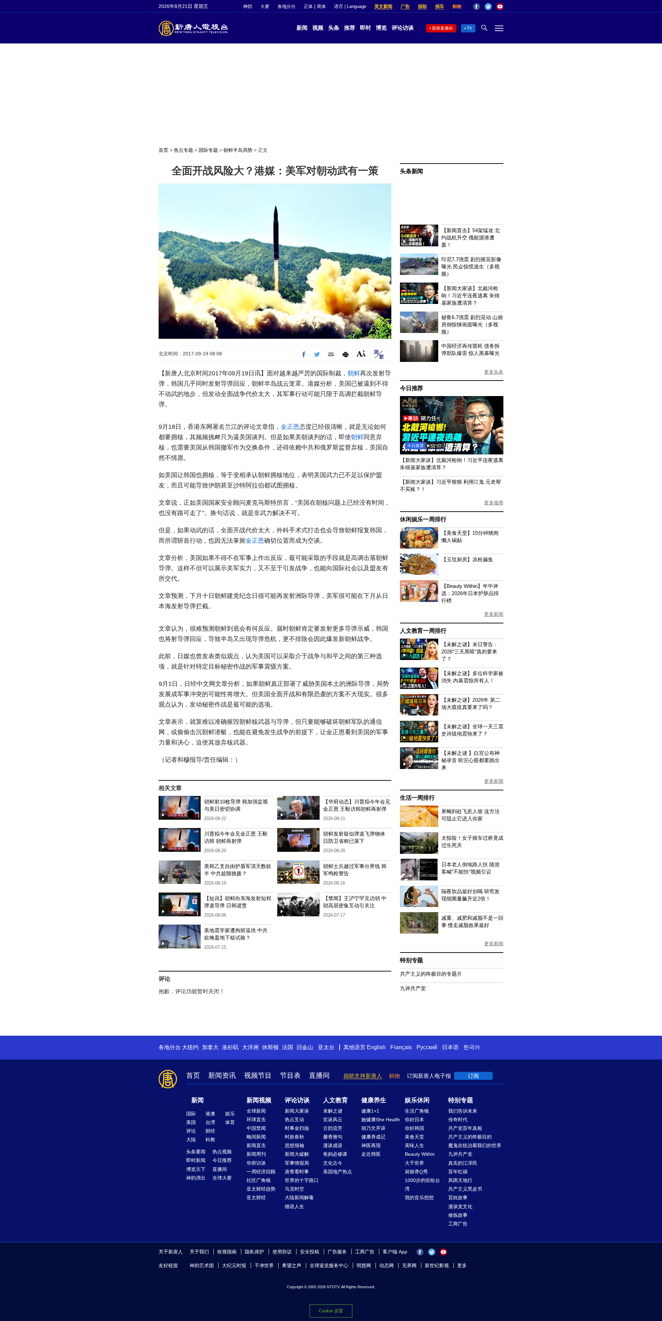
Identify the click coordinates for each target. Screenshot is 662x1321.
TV (469, 28)
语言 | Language (350, 6)
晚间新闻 (256, 1137)
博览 (381, 28)
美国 (191, 1122)
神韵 (247, 6)
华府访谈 (256, 1163)
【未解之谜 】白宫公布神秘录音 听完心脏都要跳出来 (470, 760)
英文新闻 (383, 6)
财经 (210, 1131)
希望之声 (291, 1265)
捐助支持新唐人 (362, 1076)
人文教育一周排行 (423, 631)
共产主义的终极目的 (470, 1137)
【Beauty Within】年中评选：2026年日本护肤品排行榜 (470, 593)
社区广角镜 (259, 1180)
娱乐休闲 (417, 1100)
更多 (462, 1265)
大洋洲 (250, 1047)
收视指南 (227, 1251)
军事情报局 (297, 1163)
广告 (405, 6)
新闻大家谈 (297, 1111)
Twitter (488, 6)
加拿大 (210, 1047)
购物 (456, 6)
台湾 (210, 1122)
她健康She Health (380, 1119)
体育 (230, 1122)
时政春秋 (294, 1137)
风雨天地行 (460, 1180)
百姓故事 (458, 1197)
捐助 (422, 6)
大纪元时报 (234, 1265)
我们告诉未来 (462, 1111)
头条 (333, 28)
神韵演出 (195, 1178)
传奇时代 (458, 1119)
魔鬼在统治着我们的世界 (474, 1145)
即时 (365, 28)
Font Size (361, 353)
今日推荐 (411, 388)
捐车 (439, 6)
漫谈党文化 (460, 1206)
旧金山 (305, 1047)
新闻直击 (256, 1145)
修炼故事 (458, 1215)
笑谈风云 (332, 1119)
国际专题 (208, 150)
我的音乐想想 (419, 1197)
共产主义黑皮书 (465, 1189)
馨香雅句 (332, 1137)
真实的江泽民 (462, 1163)
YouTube (499, 6)
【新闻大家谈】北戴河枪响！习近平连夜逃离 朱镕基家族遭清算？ (470, 295)
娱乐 (230, 1113)
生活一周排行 (417, 798)
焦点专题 (183, 150)
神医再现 (371, 1145)
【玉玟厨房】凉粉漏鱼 (467, 559)
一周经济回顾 (261, 1171)
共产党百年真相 (465, 1128)
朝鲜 (354, 373)
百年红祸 (458, 1171)
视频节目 (258, 1075)
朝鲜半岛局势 (237, 150)
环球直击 (256, 1119)
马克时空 (294, 1189)
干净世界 (264, 1265)
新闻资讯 (222, 1075)
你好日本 (414, 1119)
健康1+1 (370, 1111)
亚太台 (326, 1047)
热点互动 (294, 1119)
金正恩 (290, 426)
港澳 (210, 1113)
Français (401, 1047)
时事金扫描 (297, 1128)
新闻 (302, 28)
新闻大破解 (297, 1154)
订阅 (473, 1076)
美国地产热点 (337, 1171)
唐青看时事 (297, 1171)
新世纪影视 (437, 1265)
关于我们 (199, 1251)
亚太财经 (256, 1197)
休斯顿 (270, 1047)
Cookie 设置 (331, 1310)
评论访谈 (403, 28)
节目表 (290, 1075)
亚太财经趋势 (261, 1189)
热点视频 (222, 1151)
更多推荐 (493, 502)
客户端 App (395, 1251)
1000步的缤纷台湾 (422, 1184)
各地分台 (286, 6)
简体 (321, 6)
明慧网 (364, 1265)
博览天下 (195, 1169)
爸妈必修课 (335, 1154)
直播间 (319, 1075)
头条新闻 (411, 171)
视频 (317, 28)
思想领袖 (294, 1145)
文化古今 (332, 1163)
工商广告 (458, 1223)
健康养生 (373, 1100)
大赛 (264, 6)
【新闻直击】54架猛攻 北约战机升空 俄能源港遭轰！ (470, 237)
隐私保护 (254, 1251)
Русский (427, 1047)
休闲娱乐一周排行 (423, 519)
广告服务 (337, 1251)
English (376, 1047)
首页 (163, 150)
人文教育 (335, 1100)
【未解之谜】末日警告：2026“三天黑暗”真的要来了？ (469, 651)
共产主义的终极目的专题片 (431, 974)
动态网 (386, 1265)
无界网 (409, 1265)
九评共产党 (413, 988)
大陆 (191, 1139)
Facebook (476, 6)
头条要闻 (195, 1151)
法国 (287, 1047)
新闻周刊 (256, 1154)
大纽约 (190, 1047)
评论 (191, 1131)
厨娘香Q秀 (416, 1171)
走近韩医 (371, 1154)
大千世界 (414, 1163)
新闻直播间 (442, 28)
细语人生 (294, 1206)
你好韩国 (414, 1128)
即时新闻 (195, 1160)
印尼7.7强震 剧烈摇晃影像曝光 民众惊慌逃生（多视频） (471, 266)
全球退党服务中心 (329, 1265)
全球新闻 (256, 1111)
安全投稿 (309, 1251)
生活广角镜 (417, 1111)
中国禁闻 (256, 1128)
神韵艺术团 (202, 1265)
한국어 (471, 1047)
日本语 (450, 1047)
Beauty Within (420, 1154)
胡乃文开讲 (373, 1128)
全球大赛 (222, 1178)
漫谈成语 (332, 1145)
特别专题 (411, 960)
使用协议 (282, 1251)
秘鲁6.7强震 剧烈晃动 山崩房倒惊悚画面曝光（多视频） (472, 324)
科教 (210, 1139)
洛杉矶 (230, 1047)
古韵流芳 (332, 1128)
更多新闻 (493, 614)
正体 (308, 6)
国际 (191, 1113)
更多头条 (493, 372)
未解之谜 (332, 1111)
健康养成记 (373, 1137)
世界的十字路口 (302, 1180)
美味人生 (414, 1145)
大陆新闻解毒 (299, 1197)
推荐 (349, 28)
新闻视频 (259, 1100)
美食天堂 (414, 1137)
